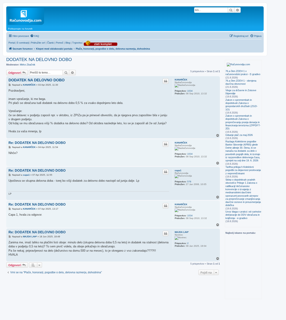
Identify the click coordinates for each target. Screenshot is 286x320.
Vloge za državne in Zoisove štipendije (240, 92)
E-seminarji (23, 42)
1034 (190, 91)
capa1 (178, 170)
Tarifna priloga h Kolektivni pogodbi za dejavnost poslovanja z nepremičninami (243, 170)
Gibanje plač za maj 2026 (239, 135)
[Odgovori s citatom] (165, 81)
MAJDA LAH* (182, 232)
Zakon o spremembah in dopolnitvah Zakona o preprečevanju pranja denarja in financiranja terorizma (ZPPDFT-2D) (243, 122)
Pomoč (59, 42)
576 (189, 181)
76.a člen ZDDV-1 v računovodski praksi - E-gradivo (242, 73)
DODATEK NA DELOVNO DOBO (39, 59)
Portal (11, 42)
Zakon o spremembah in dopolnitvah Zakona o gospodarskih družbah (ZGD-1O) (241, 105)
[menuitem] (34, 36)
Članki (50, 42)
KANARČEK (181, 79)
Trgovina (77, 42)
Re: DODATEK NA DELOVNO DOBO (37, 143)
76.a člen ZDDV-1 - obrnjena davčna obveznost (240, 82)
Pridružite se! (38, 42)
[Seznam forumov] (40, 16)
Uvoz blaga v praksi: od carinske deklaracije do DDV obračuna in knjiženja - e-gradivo (243, 214)
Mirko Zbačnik (27, 64)
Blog (67, 42)
